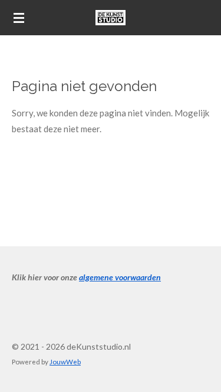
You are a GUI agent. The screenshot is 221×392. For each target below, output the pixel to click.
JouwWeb (65, 361)
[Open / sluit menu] (19, 17)
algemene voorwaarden (120, 277)
